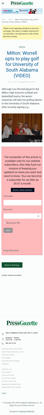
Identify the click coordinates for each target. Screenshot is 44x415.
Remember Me (13, 222)
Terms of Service (28, 405)
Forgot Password (11, 250)
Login (4, 393)
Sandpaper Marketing (26, 411)
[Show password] (38, 216)
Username (8, 195)
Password (7, 209)
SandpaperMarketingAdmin (27, 82)
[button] (3, 3)
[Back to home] (22, 3)
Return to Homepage (12, 265)
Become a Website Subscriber (22, 190)
